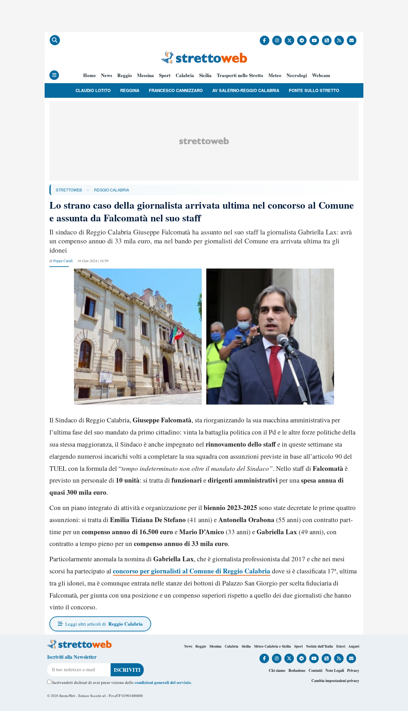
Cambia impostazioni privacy (335, 680)
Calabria (185, 75)
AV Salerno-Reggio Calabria (245, 90)
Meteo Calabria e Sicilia (272, 646)
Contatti (315, 670)
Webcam (321, 75)
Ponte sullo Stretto (314, 90)
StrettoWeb (69, 189)
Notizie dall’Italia (319, 646)
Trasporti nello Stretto (240, 75)
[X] (289, 40)
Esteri (340, 646)
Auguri (353, 646)
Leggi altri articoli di (104, 623)
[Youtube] (314, 40)
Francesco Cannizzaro (176, 90)
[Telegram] (302, 40)
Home (89, 75)
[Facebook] (264, 40)
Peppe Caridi (63, 260)
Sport (165, 75)
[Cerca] (55, 40)
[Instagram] (277, 40)
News (106, 75)
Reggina (129, 90)
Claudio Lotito (93, 90)
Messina (145, 75)
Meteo (274, 75)
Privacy (353, 670)
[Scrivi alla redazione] (351, 40)
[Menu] (54, 75)
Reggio (124, 75)
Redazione (296, 670)
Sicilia (205, 75)
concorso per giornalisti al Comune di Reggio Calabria (191, 571)
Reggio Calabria (111, 189)
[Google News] (327, 40)
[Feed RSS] (339, 40)
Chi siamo (277, 670)
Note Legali (334, 670)
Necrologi (297, 75)
